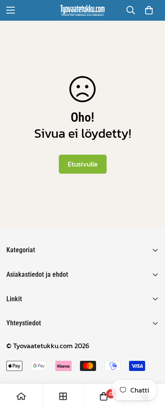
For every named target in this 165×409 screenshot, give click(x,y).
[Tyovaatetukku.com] (82, 10)
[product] (21, 396)
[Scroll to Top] (149, 364)
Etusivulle (83, 164)
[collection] (63, 396)
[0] (149, 10)
